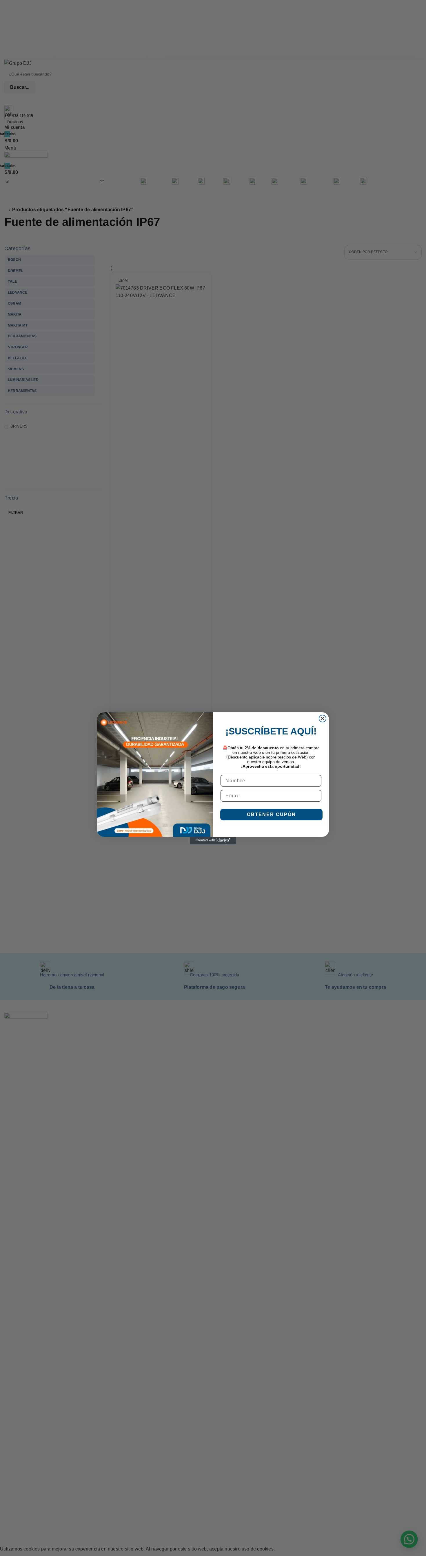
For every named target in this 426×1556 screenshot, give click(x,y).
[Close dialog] (322, 718)
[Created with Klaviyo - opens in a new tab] (213, 840)
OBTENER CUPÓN (271, 814)
